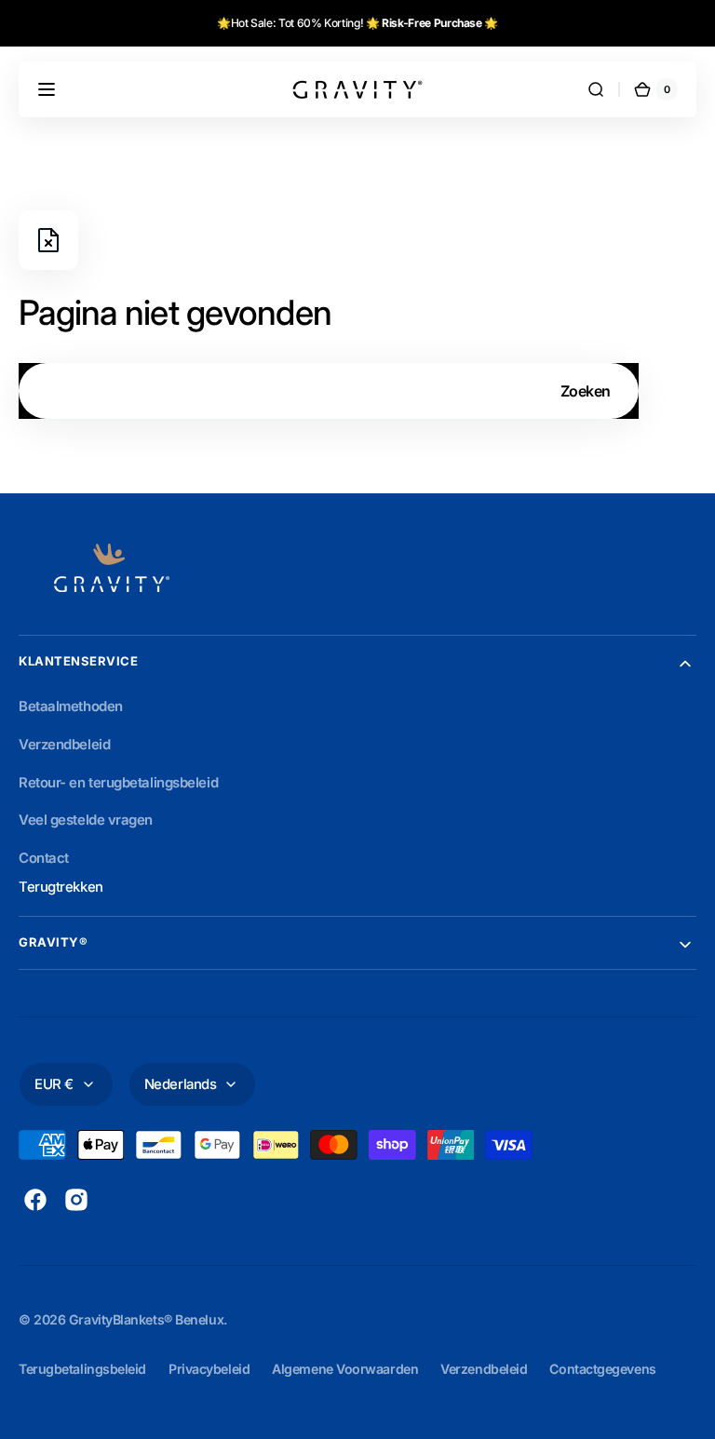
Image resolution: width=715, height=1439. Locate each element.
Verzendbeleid (483, 1369)
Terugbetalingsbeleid (82, 1369)
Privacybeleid (209, 1369)
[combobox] (329, 391)
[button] (46, 89)
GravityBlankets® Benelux (146, 1319)
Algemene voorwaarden (345, 1369)
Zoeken (585, 391)
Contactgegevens (602, 1369)
